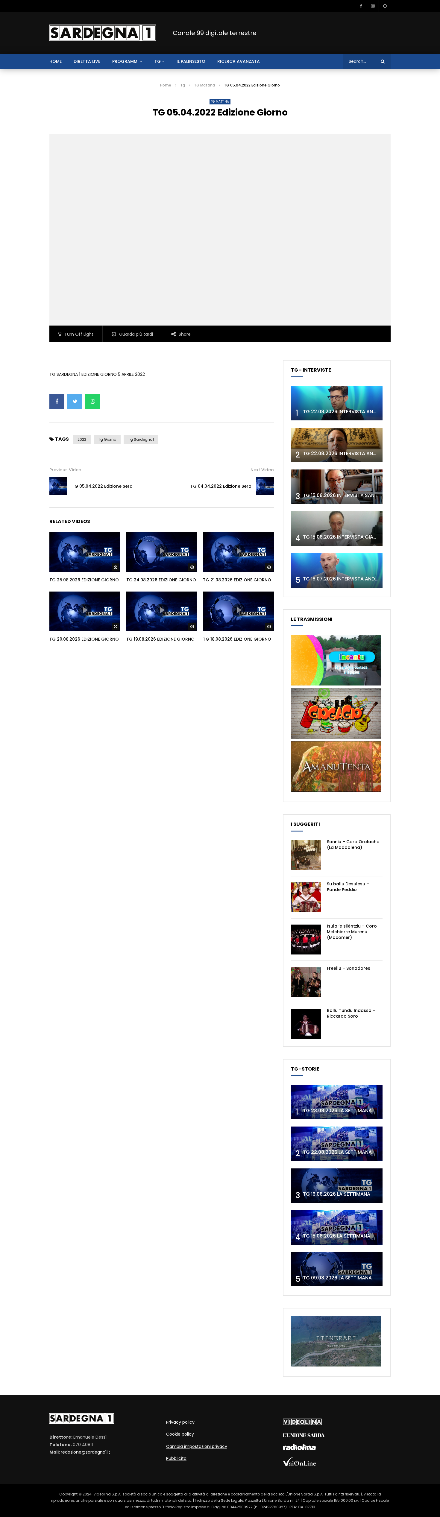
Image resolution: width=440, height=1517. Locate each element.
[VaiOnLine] (299, 1465)
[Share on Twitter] (74, 401)
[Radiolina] (299, 1449)
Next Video (262, 470)
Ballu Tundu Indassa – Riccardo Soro (351, 1013)
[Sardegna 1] (102, 33)
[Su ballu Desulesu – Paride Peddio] (306, 897)
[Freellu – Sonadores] (306, 982)
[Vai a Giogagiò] (336, 737)
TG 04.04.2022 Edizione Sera (220, 486)
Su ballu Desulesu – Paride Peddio (348, 887)
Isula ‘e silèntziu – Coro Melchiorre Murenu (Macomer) (352, 931)
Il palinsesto (191, 61)
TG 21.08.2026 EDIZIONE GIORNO (237, 580)
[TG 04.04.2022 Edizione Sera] (265, 486)
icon (84, 550)
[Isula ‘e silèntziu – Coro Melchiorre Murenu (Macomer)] (306, 939)
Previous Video (65, 470)
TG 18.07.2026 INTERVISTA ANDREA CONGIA (353, 578)
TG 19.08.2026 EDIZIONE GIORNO (160, 639)
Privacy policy (180, 1422)
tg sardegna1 (141, 439)
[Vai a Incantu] (336, 684)
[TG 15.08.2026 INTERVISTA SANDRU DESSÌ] (337, 486)
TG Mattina (204, 85)
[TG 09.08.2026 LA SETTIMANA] (337, 1269)
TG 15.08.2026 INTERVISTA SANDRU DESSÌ (350, 495)
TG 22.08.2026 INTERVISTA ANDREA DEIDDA (353, 411)
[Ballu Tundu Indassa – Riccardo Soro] (306, 1024)
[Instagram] (373, 6)
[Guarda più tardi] (385, 6)
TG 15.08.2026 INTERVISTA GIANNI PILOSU (350, 536)
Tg (157, 61)
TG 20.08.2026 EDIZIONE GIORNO (84, 639)
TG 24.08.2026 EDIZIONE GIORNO (161, 580)
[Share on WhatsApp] (92, 401)
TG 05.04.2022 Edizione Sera (102, 486)
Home (165, 85)
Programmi (125, 61)
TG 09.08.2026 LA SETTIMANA (337, 1277)
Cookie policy (180, 1434)
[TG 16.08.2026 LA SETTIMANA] (337, 1185)
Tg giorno (107, 439)
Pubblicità (176, 1458)
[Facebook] (361, 6)
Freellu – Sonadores (348, 968)
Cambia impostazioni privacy (196, 1446)
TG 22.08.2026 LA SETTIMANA (337, 1152)
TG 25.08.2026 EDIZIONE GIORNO (84, 580)
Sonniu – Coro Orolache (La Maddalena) (353, 844)
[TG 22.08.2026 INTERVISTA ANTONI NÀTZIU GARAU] (337, 445)
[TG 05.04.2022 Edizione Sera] (58, 486)
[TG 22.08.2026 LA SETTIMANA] (337, 1144)
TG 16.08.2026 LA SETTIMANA (336, 1194)
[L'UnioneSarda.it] (304, 1436)
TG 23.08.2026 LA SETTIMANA (337, 1110)
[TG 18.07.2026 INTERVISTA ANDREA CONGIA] (337, 570)
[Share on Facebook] (56, 401)
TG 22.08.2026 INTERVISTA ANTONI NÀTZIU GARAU (361, 453)
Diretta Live (87, 61)
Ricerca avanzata (238, 61)
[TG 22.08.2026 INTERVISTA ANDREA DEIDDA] (337, 403)
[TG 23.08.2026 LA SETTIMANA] (337, 1102)
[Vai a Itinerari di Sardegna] (336, 1365)
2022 (82, 439)
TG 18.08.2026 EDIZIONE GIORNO (237, 639)
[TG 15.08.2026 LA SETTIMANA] (337, 1227)
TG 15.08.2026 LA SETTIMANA (336, 1235)
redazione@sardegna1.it (85, 1452)
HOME (55, 61)
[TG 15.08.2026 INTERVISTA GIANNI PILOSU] (337, 528)
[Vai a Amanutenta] (336, 790)
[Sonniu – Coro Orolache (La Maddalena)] (306, 855)
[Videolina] (302, 1424)
